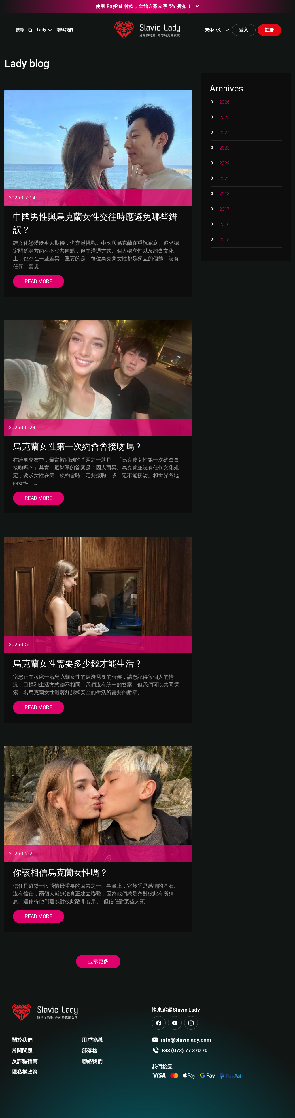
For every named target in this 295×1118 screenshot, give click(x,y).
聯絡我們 (92, 1061)
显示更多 (98, 961)
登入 (243, 30)
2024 (224, 132)
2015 (224, 239)
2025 (224, 117)
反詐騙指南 (25, 1061)
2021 (224, 178)
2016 (224, 224)
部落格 (89, 1050)
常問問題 (22, 1050)
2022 (224, 163)
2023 (224, 148)
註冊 (269, 30)
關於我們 (22, 1040)
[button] (44, 30)
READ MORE (38, 281)
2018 (224, 194)
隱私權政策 (25, 1072)
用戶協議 (92, 1040)
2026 (224, 102)
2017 (224, 209)
